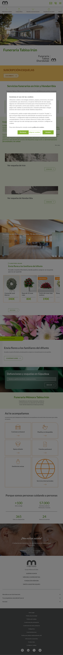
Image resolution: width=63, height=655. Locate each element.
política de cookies (38, 127)
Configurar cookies (33, 132)
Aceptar (48, 132)
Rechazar (23, 132)
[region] (31, 114)
